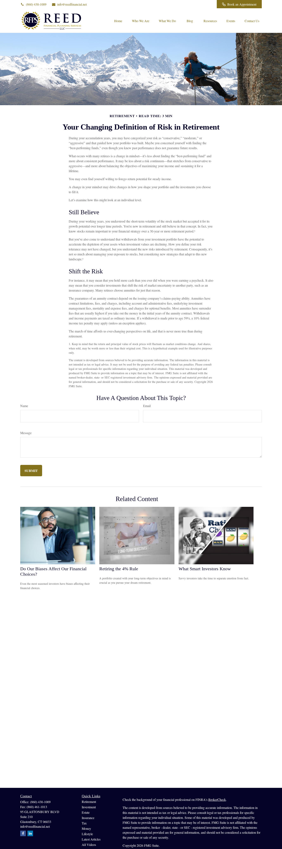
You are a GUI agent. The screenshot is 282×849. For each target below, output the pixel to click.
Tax (84, 823)
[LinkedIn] (196, 4)
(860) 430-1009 (36, 4)
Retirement (89, 801)
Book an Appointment (241, 4)
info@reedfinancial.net (72, 4)
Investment (89, 807)
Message (26, 433)
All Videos (89, 844)
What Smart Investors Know (205, 568)
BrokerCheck (217, 799)
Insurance (88, 818)
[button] (118, 20)
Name (24, 406)
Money (86, 828)
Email (147, 406)
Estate (86, 812)
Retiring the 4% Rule (118, 568)
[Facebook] (208, 4)
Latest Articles (91, 839)
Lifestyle (87, 834)
